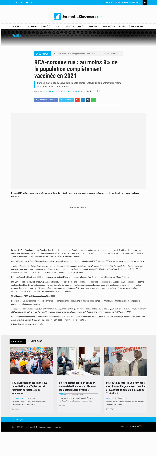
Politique (15, 26)
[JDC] (78, 16)
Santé (80, 26)
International (137, 26)
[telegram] (88, 100)
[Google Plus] (77, 100)
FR (79, 8)
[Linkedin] (83, 100)
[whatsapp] (93, 100)
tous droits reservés (54, 427)
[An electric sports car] (31, 361)
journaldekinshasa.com (38, 427)
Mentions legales (18, 419)
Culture (69, 26)
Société (46, 26)
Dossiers (122, 26)
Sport (58, 26)
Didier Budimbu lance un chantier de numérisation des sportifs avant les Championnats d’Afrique (78, 386)
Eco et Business (31, 26)
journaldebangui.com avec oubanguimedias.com (62, 91)
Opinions (92, 26)
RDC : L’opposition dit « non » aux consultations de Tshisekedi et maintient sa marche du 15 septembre (109, 54)
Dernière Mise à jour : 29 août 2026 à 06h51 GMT (123, 2)
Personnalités (107, 26)
